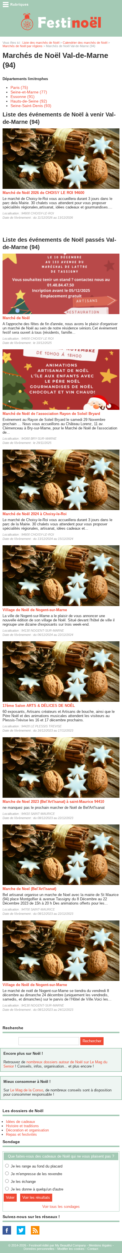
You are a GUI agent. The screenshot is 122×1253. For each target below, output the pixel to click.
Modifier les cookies (71, 1248)
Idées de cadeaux (20, 1122)
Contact (92, 1248)
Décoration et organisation (27, 1130)
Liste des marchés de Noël (40, 42)
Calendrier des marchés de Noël (85, 42)
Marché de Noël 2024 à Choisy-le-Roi (35, 514)
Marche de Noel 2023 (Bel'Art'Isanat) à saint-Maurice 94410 (53, 801)
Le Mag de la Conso (26, 1090)
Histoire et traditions (22, 1126)
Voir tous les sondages (61, 1206)
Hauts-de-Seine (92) (28, 101)
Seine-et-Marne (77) (28, 92)
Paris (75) (19, 87)
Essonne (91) (22, 96)
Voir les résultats (36, 1197)
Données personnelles (39, 1248)
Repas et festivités (21, 1134)
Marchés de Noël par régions (23, 46)
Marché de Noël (16, 318)
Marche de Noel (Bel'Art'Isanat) (29, 889)
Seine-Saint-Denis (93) (30, 105)
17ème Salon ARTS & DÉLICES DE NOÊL (39, 705)
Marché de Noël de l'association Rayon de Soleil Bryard (51, 414)
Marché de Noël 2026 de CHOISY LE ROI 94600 (43, 193)
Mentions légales (100, 1245)
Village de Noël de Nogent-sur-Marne (35, 610)
